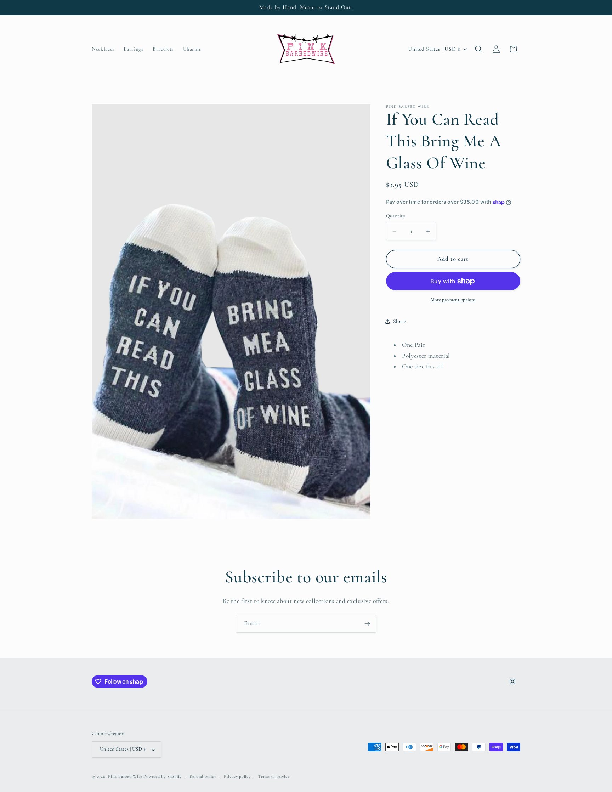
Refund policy (202, 776)
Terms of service (273, 776)
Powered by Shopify (162, 776)
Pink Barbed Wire (125, 776)
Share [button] (399, 321)
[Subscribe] (367, 624)
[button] (478, 48)
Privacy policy (237, 776)
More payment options (453, 299)
